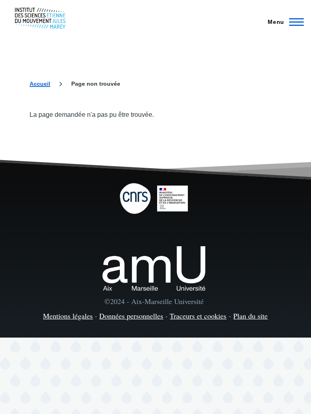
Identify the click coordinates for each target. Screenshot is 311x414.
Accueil (40, 83)
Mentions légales (68, 316)
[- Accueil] (40, 18)
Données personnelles (131, 316)
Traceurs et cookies (198, 316)
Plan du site (250, 316)
